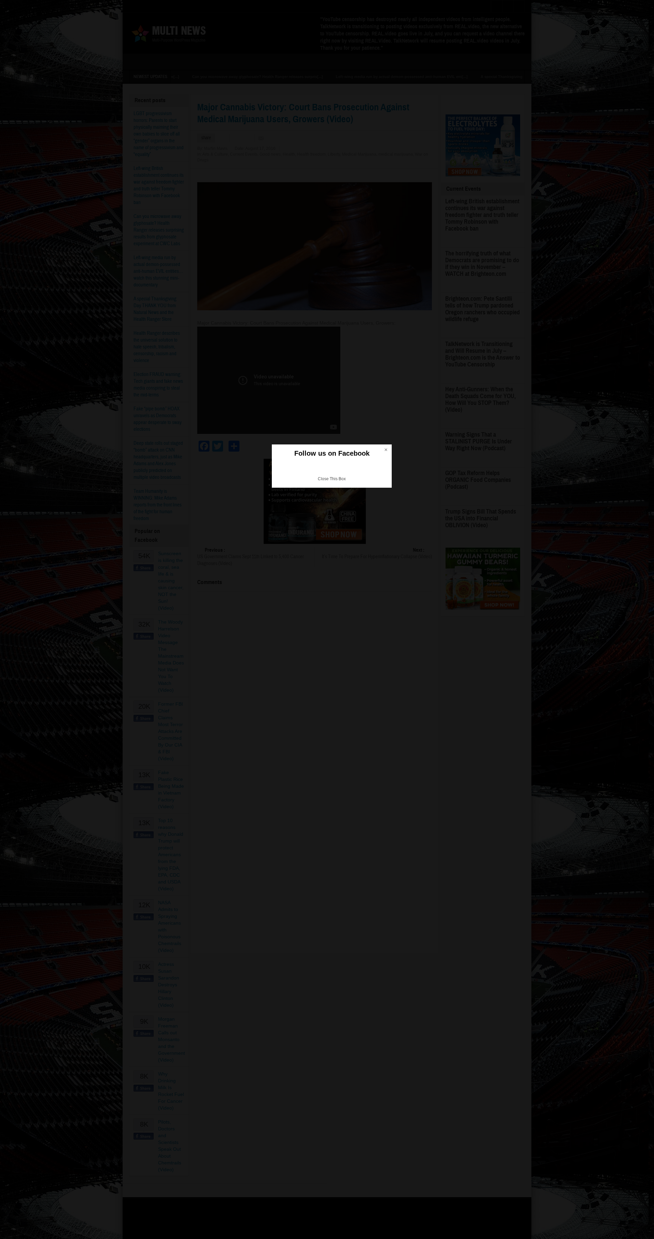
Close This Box (332, 478)
